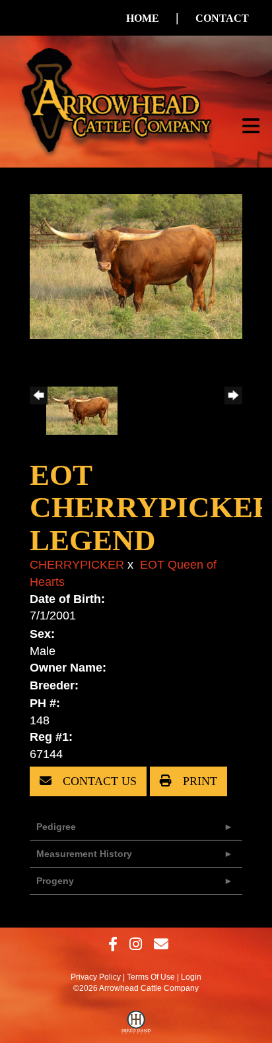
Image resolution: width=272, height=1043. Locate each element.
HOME (142, 18)
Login (191, 977)
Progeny (55, 880)
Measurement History (84, 853)
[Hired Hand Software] (136, 1025)
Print (198, 781)
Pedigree (56, 826)
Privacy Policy (96, 977)
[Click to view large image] (136, 265)
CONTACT (222, 18)
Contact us (98, 781)
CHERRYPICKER (77, 564)
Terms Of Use (151, 977)
